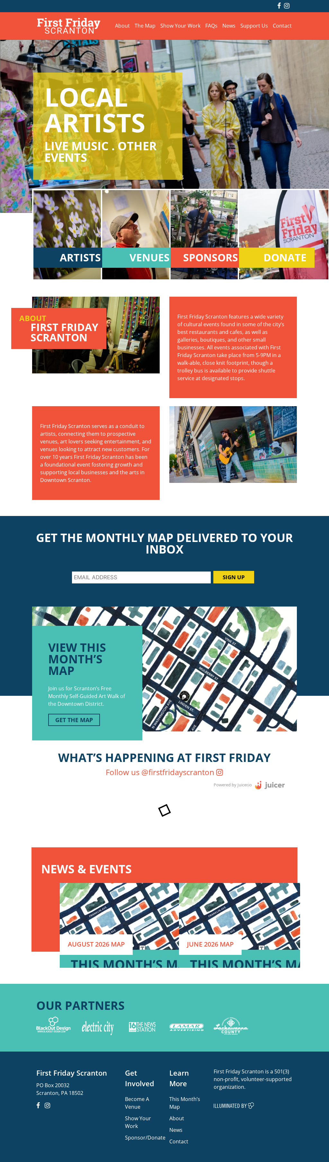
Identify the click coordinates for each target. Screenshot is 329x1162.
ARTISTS (80, 257)
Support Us (254, 25)
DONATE (285, 257)
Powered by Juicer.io (233, 785)
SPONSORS (210, 257)
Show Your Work (180, 25)
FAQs (211, 25)
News (229, 25)
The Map (145, 25)
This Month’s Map (184, 1103)
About (122, 25)
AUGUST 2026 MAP (96, 944)
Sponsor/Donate (145, 1137)
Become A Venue (137, 1103)
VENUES (149, 257)
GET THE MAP (74, 720)
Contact (282, 25)
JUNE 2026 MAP (210, 944)
